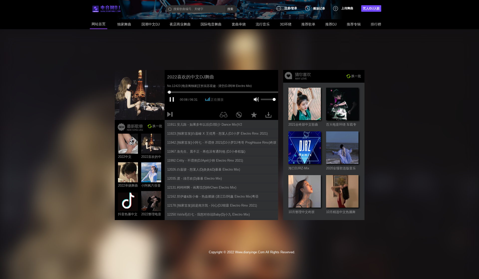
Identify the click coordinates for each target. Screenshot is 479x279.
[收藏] (255, 115)
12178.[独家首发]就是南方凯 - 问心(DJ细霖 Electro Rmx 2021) (212, 205)
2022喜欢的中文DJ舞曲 (190, 76)
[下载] (270, 115)
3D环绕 (285, 24)
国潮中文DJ (150, 24)
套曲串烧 (239, 24)
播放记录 (319, 8)
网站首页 (99, 24)
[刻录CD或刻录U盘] (241, 115)
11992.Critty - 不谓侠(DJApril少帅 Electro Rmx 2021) (205, 160)
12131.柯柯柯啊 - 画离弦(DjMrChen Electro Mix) (201, 187)
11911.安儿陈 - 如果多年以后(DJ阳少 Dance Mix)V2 (204, 124)
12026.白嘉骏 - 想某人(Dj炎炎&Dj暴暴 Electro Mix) (203, 169)
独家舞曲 (124, 24)
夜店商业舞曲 (180, 24)
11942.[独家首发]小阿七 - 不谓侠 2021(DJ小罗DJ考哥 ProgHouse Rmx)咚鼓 (221, 142)
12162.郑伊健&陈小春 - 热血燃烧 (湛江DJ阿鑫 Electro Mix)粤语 (212, 196)
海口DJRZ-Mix (298, 168)
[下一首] (171, 115)
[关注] (225, 115)
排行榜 (376, 24)
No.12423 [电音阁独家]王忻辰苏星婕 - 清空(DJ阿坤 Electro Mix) (209, 86)
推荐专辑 (354, 24)
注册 (287, 8)
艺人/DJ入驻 (371, 8)
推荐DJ (331, 24)
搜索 (230, 9)
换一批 (157, 126)
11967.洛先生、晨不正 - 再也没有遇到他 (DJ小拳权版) (206, 151)
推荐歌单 (308, 24)
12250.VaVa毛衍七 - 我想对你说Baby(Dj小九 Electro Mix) (208, 214)
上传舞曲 (347, 8)
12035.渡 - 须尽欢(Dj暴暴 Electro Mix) (194, 178)
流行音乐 (263, 24)
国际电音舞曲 (211, 24)
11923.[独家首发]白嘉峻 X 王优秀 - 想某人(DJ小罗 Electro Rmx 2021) (217, 133)
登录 (294, 8)
